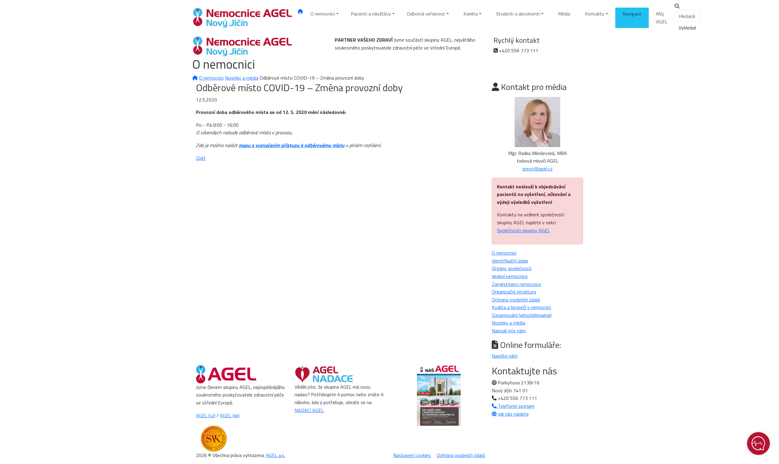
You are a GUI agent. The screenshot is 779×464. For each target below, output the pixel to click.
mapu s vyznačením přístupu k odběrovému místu (291, 145)
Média (564, 13)
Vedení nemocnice (510, 276)
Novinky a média (241, 77)
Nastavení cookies (412, 455)
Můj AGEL (661, 17)
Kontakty (594, 13)
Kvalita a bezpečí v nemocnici (521, 307)
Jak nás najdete (513, 414)
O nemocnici (322, 13)
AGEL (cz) (205, 415)
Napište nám (505, 355)
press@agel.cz (537, 168)
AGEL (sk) (229, 415)
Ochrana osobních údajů (516, 299)
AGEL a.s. (275, 455)
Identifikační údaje (510, 260)
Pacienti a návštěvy (371, 13)
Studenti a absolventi (518, 13)
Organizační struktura (514, 291)
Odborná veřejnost (426, 13)
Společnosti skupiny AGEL (523, 230)
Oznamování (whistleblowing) (522, 315)
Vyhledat (688, 27)
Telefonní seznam (515, 406)
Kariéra (470, 13)
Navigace (632, 13)
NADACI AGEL (309, 410)
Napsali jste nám (509, 330)
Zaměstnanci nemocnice (516, 284)
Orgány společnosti (512, 268)
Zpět (201, 158)
